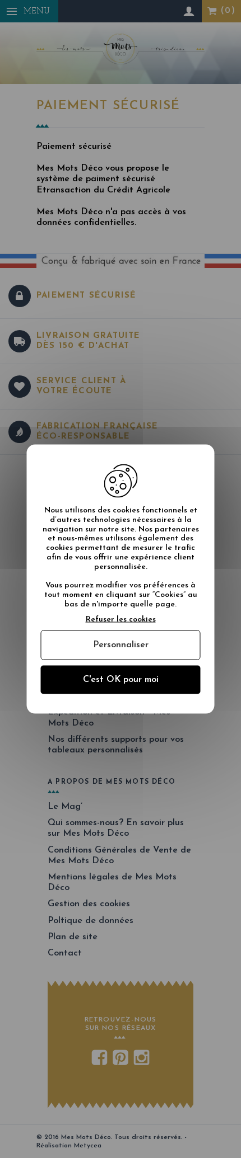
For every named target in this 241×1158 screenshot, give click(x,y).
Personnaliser (121, 644)
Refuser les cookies (121, 619)
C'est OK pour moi (121, 679)
